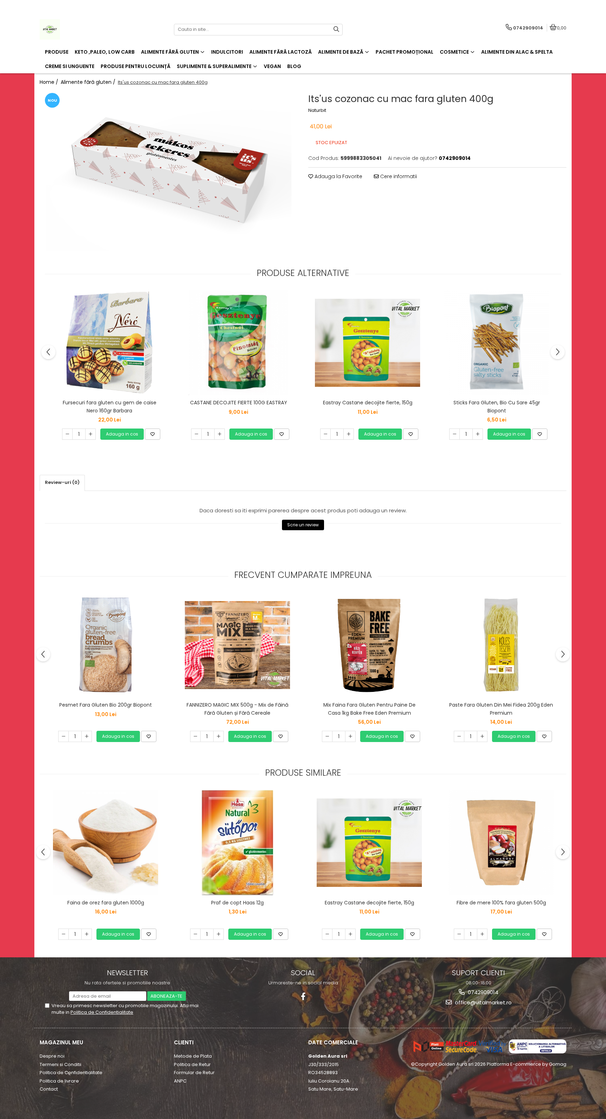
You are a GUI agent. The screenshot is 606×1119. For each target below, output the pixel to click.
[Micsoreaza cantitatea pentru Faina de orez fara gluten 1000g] (63, 934)
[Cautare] (336, 29)
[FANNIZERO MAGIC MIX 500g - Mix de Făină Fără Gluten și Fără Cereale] (237, 645)
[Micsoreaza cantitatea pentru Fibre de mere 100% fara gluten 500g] (459, 934)
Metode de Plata (193, 1056)
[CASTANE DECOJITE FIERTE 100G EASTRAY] (238, 342)
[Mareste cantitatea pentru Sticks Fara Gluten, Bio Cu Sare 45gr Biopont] (477, 434)
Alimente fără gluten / (89, 82)
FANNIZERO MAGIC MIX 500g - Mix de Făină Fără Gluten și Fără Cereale (237, 708)
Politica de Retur (192, 1064)
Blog (294, 66)
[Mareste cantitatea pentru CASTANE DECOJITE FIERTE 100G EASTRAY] (219, 434)
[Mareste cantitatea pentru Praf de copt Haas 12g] (218, 934)
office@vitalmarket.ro (482, 1002)
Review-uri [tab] (62, 482)
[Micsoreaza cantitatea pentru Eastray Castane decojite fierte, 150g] (325, 434)
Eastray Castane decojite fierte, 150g (367, 402)
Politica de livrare (59, 1081)
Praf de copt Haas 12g (237, 902)
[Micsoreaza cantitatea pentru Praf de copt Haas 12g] (195, 934)
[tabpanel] (169, 171)
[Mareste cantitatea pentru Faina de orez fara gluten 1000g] (86, 934)
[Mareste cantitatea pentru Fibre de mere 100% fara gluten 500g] (482, 934)
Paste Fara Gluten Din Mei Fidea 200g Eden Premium (501, 708)
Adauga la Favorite (337, 176)
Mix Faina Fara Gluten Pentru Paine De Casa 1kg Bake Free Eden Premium (369, 708)
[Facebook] (303, 996)
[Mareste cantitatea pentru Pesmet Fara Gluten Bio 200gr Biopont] (86, 736)
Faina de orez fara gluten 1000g (105, 902)
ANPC (180, 1081)
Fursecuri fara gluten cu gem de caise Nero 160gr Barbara (109, 406)
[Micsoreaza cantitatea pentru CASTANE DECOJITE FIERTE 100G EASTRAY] (196, 434)
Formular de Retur (194, 1072)
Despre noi (52, 1056)
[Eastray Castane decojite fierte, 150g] (367, 343)
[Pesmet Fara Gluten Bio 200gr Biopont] (105, 644)
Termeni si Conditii (60, 1064)
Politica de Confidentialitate (101, 1012)
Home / (50, 82)
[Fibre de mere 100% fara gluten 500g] (501, 842)
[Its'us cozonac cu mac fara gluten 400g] (169, 171)
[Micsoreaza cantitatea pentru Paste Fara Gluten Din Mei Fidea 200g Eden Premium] (459, 736)
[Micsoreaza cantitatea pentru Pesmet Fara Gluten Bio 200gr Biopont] (63, 736)
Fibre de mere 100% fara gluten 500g (501, 902)
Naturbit (317, 110)
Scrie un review (303, 525)
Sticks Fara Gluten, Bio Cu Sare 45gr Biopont (496, 406)
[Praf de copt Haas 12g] (237, 842)
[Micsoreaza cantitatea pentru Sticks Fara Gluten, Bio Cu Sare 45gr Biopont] (454, 434)
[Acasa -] (83, 29)
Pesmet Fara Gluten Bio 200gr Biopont (105, 704)
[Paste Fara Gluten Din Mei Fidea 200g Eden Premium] (501, 644)
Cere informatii (398, 176)
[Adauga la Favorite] (152, 434)
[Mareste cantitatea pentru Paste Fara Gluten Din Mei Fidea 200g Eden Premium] (482, 736)
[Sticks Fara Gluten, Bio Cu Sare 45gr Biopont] (496, 342)
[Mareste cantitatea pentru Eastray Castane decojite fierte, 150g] (348, 434)
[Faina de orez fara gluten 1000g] (105, 842)
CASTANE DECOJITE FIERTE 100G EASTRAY (238, 402)
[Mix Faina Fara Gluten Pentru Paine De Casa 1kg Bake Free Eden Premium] (369, 644)
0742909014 (482, 992)
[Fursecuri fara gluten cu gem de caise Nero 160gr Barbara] (109, 342)
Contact (49, 1089)
